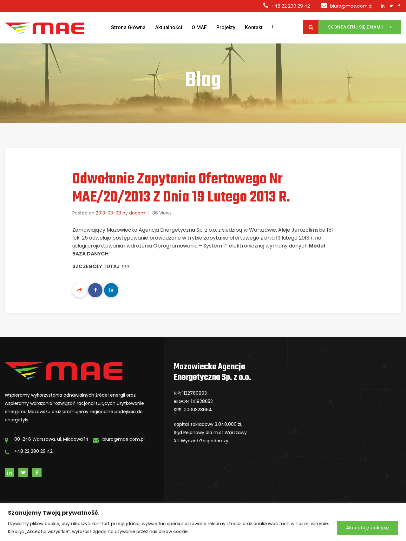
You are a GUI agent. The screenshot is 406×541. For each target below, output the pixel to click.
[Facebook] (95, 290)
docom (137, 213)
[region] (203, 522)
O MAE (199, 27)
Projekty (225, 27)
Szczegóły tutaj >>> (101, 266)
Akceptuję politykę (367, 528)
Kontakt (254, 27)
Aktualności (168, 27)
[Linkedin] (111, 290)
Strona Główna (128, 27)
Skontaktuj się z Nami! (356, 27)
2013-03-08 (108, 213)
